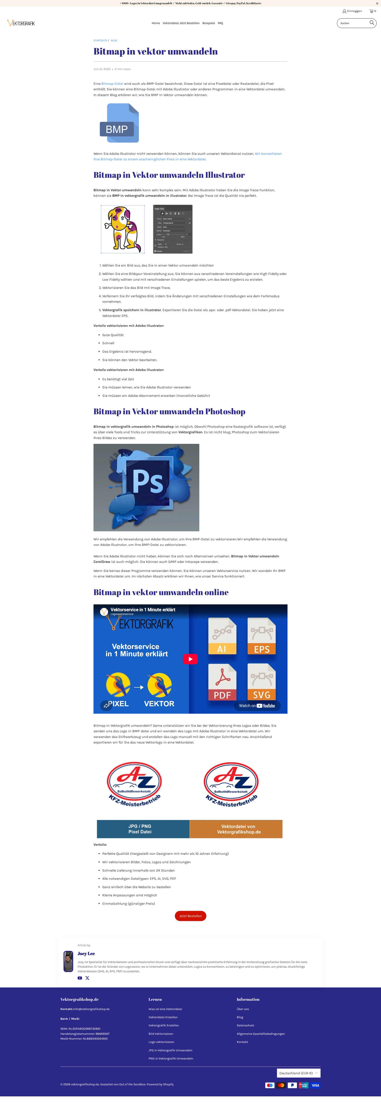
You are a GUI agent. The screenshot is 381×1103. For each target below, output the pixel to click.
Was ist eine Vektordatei (165, 1009)
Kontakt (242, 1042)
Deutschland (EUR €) (296, 1073)
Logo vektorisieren (161, 1042)
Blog (240, 1017)
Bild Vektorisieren (161, 1034)
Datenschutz (245, 1025)
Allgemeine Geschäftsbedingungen (261, 1034)
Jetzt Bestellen (190, 916)
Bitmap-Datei (112, 83)
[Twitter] (87, 978)
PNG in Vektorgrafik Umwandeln (171, 1058)
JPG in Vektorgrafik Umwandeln (170, 1050)
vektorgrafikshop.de (85, 1084)
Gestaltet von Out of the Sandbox (123, 1084)
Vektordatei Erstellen (163, 1017)
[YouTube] (80, 978)
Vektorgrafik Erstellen (164, 1025)
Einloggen (354, 11)
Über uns (243, 1009)
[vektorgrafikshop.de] (20, 23)
